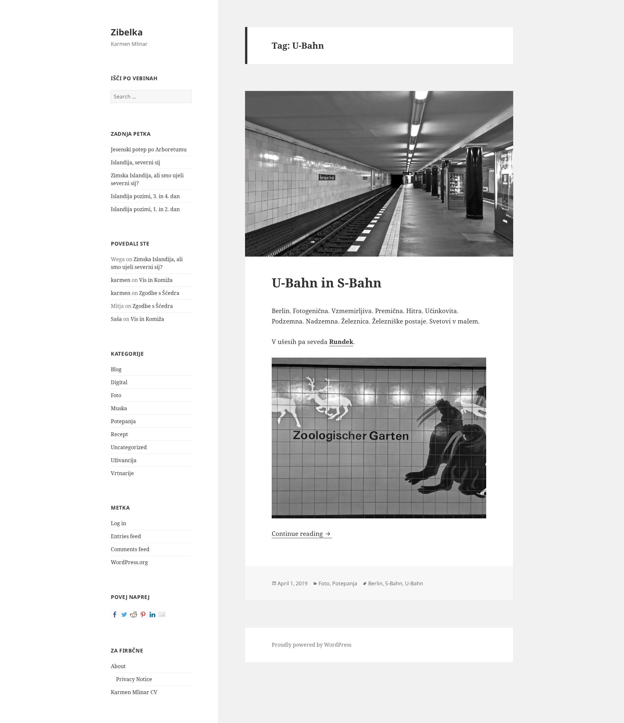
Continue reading (302, 533)
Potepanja (123, 421)
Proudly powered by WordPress (311, 644)
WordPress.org (129, 562)
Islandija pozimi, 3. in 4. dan (145, 196)
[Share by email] (162, 614)
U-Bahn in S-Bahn (327, 282)
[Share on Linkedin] (152, 614)
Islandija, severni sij (135, 162)
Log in (118, 523)
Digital (119, 382)
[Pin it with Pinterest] (143, 614)
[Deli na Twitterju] (124, 614)
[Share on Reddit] (133, 614)
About (118, 666)
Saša (116, 319)
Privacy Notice (134, 679)
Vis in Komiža (156, 280)
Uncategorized (129, 447)
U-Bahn (414, 583)
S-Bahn (393, 583)
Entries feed (126, 536)
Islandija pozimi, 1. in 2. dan (145, 209)
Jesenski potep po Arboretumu (149, 149)
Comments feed (130, 549)
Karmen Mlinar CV (134, 692)
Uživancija (123, 460)
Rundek (341, 341)
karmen (120, 280)
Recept (119, 434)
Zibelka (127, 32)
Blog (116, 369)
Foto (116, 395)
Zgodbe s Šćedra (159, 293)
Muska (119, 408)
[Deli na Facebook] (115, 614)
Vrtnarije (122, 473)
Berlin (375, 583)
